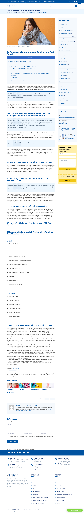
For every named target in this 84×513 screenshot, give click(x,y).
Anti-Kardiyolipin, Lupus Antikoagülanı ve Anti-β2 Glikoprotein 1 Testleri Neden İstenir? (67, 130)
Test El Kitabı (35, 494)
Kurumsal (22, 6)
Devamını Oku (12, 490)
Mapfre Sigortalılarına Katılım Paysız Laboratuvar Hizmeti (66, 122)
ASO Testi (44, 389)
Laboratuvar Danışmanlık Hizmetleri (40, 497)
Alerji (62, 27)
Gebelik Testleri (64, 55)
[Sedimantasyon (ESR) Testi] (36, 385)
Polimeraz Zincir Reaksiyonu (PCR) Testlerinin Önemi (23, 68)
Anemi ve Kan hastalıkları (66, 30)
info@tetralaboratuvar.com (49, 1)
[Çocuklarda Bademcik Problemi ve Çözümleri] (13, 385)
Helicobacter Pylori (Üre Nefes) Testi (64, 494)
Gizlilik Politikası (20, 509)
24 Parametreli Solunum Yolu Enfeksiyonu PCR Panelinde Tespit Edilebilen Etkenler (30, 73)
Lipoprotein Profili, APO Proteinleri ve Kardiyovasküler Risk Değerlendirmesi (67, 137)
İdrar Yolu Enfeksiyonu (65, 69)
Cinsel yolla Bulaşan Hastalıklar (67, 41)
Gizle (34, 57)
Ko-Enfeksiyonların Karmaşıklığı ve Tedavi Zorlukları (21, 65)
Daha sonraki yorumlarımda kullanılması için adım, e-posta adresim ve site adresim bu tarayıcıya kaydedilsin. (30, 436)
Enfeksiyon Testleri (65, 50)
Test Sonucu (70, 6)
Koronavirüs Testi (60, 500)
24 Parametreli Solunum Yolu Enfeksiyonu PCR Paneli (19, 61)
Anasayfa (9, 12)
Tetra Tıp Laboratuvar (12, 46)
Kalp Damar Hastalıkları (65, 72)
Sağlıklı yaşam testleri (65, 92)
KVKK (15, 509)
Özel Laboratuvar (36, 491)
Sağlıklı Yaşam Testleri (54, 6)
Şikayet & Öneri (27, 509)
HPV (61, 67)
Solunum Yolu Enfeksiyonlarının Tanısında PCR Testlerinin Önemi (23, 66)
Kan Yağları (63, 75)
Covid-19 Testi (64, 44)
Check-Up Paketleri (61, 497)
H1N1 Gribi (63, 58)
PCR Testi (63, 86)
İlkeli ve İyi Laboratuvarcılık (38, 503)
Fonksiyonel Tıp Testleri (66, 53)
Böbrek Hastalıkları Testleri (66, 36)
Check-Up (63, 38)
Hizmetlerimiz (35, 482)
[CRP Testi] (24, 385)
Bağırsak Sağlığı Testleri (66, 33)
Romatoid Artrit (64, 89)
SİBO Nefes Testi (60, 491)
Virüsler (13, 75)
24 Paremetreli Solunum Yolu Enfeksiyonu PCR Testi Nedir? (22, 72)
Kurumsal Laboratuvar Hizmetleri (39, 500)
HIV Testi (59, 485)
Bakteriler (14, 77)
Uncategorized (64, 100)
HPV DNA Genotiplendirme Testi (64, 482)
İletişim (34, 485)
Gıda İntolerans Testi (61, 488)
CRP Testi (21, 389)
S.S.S (34, 488)
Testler (62, 95)
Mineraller (63, 81)
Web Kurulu (33, 509)
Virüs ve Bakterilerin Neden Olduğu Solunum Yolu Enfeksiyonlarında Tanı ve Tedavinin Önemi (29, 63)
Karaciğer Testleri (64, 78)
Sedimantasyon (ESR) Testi (35, 390)
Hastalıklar (63, 61)
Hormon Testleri (64, 64)
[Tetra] (12, 6)
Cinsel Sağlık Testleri (41, 6)
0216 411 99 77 (21, 1)
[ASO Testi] (48, 385)
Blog (63, 6)
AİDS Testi (63, 24)
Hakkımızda (35, 479)
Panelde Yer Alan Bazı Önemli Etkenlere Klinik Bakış (21, 81)
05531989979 (16, 368)
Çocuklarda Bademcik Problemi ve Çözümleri (12, 391)
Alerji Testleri (30, 6)
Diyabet (62, 47)
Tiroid (62, 98)
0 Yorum (29, 46)
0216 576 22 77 (38, 1)
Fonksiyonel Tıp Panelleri (62, 479)
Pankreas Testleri (64, 84)
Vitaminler (63, 103)
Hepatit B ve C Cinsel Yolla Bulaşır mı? (67, 117)
